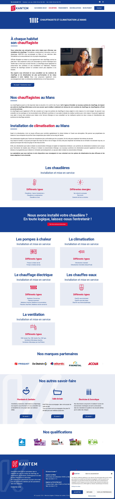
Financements (63, 8)
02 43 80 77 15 (53, 486)
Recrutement (87, 8)
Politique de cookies (76, 486)
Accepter (77, 492)
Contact (99, 8)
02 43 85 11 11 (17, 2)
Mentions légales (92, 495)
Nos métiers (53, 8)
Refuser (89, 492)
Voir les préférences (104, 492)
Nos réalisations (75, 8)
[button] (111, 474)
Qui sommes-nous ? (40, 8)
